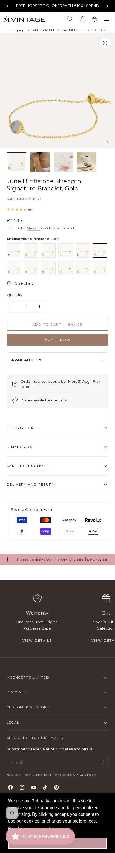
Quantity (14, 294)
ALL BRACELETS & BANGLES (55, 30)
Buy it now (58, 340)
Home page (16, 30)
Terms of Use (63, 775)
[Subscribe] (101, 762)
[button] (107, 19)
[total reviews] (57, 209)
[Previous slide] (7, 6)
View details (37, 640)
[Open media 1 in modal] (105, 43)
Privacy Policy (86, 775)
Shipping (33, 228)
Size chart (24, 283)
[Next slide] (108, 6)
